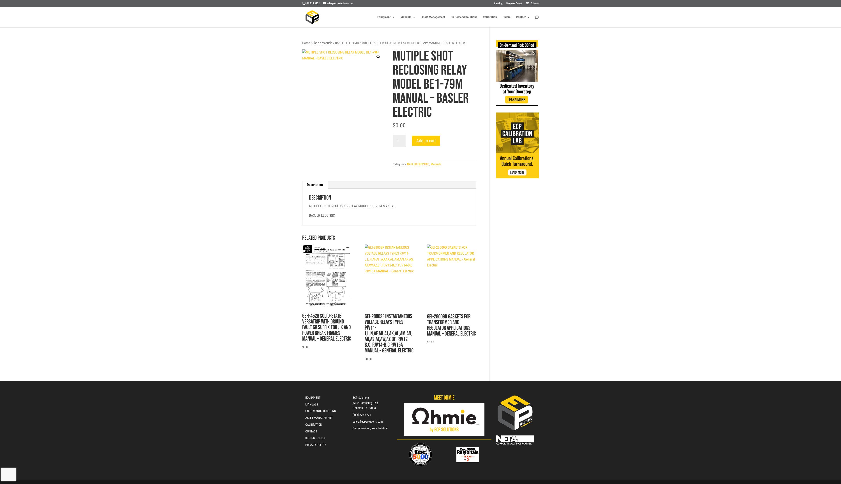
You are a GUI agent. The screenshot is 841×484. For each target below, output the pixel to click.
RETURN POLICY (315, 438)
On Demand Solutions (464, 17)
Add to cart (426, 140)
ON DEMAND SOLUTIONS (320, 411)
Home (306, 43)
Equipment (383, 17)
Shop (316, 43)
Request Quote (514, 3)
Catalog (498, 3)
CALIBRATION (313, 424)
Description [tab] (315, 185)
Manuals (406, 17)
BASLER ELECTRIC (347, 43)
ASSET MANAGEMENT (318, 418)
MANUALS (311, 404)
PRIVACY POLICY (315, 444)
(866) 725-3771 (362, 414)
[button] (378, 57)
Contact (521, 17)
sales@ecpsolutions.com (368, 421)
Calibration (490, 17)
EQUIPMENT (312, 397)
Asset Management (433, 17)
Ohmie (507, 17)
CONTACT (311, 431)
